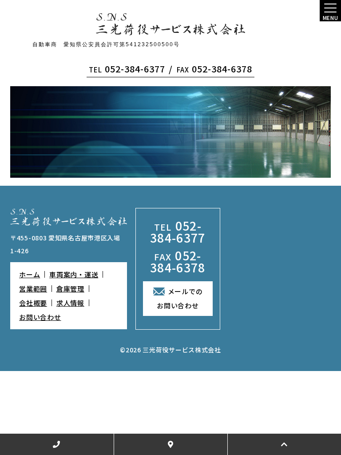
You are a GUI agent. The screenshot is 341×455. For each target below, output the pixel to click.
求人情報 (70, 302)
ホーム (29, 274)
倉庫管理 (70, 288)
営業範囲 (33, 288)
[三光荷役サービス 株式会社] (170, 24)
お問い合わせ (40, 317)
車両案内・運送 (73, 274)
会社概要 (33, 302)
